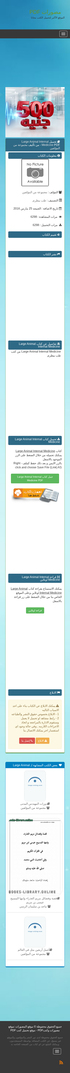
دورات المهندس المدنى (33, 803)
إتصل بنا (26, 740)
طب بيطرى (39, 200)
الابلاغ (41, 740)
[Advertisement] (35, 64)
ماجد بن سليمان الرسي (33, 906)
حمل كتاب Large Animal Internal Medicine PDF (35, 478)
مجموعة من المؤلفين (34, 192)
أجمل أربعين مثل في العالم (34, 949)
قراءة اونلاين (35, 610)
